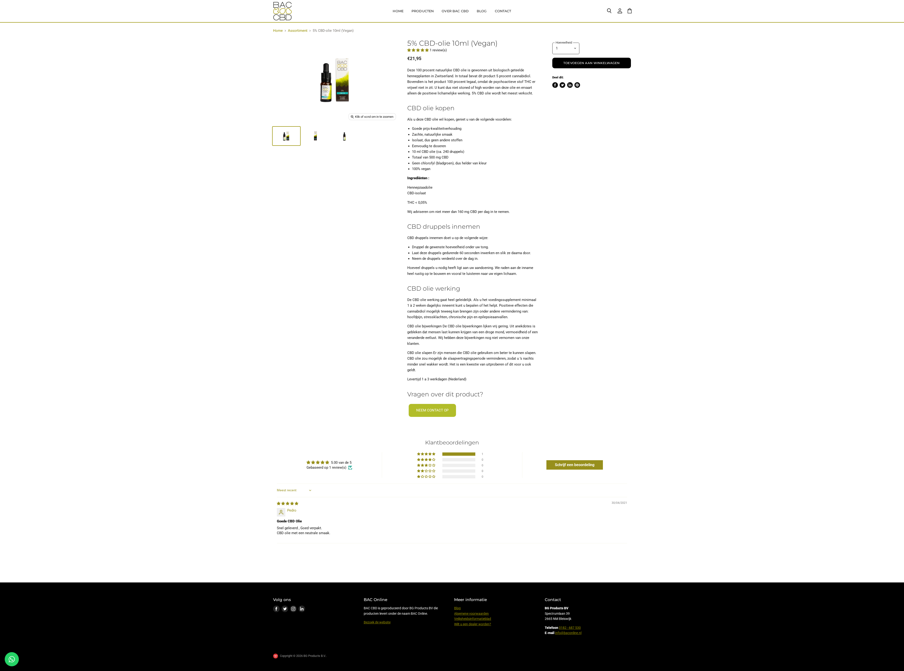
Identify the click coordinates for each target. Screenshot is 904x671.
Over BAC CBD (455, 11)
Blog (482, 11)
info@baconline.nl (568, 633)
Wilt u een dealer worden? (472, 624)
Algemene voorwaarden (471, 613)
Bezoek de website (377, 622)
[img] (287, 503)
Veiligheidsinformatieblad (472, 619)
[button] (418, 50)
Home (398, 11)
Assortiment (297, 31)
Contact (503, 11)
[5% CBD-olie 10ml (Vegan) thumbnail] (286, 136)
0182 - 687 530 (570, 628)
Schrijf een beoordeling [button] (574, 465)
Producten (423, 11)
